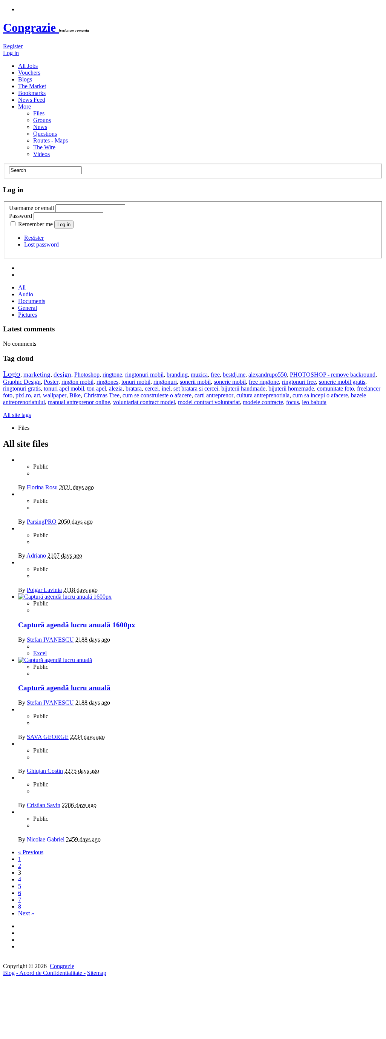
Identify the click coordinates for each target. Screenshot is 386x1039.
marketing (37, 374)
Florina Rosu (42, 487)
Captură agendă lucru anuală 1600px (76, 625)
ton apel (96, 388)
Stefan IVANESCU (50, 639)
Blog (9, 973)
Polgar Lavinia (44, 590)
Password (20, 216)
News (40, 127)
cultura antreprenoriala (263, 395)
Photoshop (87, 374)
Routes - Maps (50, 140)
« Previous (30, 852)
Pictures (27, 314)
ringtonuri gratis (22, 388)
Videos (41, 154)
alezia (116, 388)
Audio (25, 294)
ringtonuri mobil (144, 374)
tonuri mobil (135, 382)
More (24, 106)
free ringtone (264, 382)
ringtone (112, 374)
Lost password (41, 244)
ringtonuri (165, 382)
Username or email (31, 208)
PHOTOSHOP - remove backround (332, 374)
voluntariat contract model (144, 402)
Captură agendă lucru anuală (64, 688)
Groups (42, 120)
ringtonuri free (299, 382)
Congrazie (31, 27)
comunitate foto (335, 388)
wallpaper (54, 395)
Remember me (35, 224)
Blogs (25, 79)
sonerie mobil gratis (342, 382)
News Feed (31, 100)
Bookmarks (32, 93)
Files (38, 113)
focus (292, 402)
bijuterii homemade (291, 388)
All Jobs (28, 66)
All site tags (17, 415)
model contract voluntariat (209, 402)
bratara (134, 388)
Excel (40, 653)
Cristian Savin (43, 805)
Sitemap (96, 973)
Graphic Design (22, 382)
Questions (45, 133)
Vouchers (29, 72)
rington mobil (77, 382)
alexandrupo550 (267, 374)
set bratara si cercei (195, 388)
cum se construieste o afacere (157, 395)
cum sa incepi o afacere (320, 395)
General (27, 308)
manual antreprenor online (79, 402)
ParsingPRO (42, 521)
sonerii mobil (195, 382)
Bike (75, 395)
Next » (26, 913)
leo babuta (314, 402)
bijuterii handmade (243, 388)
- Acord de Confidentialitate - (51, 973)
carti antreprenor (214, 395)
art (37, 395)
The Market (32, 86)
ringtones (107, 382)
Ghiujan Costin (45, 771)
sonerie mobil (230, 382)
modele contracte (263, 402)
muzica (199, 374)
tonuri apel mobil (64, 388)
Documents (31, 301)
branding (177, 374)
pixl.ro (23, 395)
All (22, 287)
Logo (11, 373)
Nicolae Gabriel (45, 839)
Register (13, 46)
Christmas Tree (101, 395)
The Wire (44, 147)
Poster (51, 382)
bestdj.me (234, 374)
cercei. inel (157, 388)
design (62, 374)
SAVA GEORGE (48, 737)
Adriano (36, 555)
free (215, 374)
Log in (11, 53)
